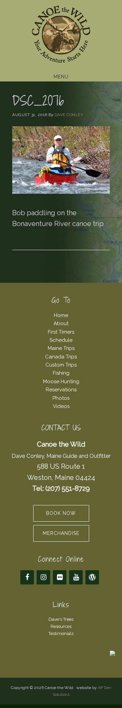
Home (61, 315)
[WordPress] (92, 577)
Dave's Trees (61, 619)
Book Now (61, 513)
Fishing (61, 373)
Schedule (61, 340)
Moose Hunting (61, 381)
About (61, 323)
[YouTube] (76, 577)
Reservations (61, 390)
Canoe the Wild (61, 35)
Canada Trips (61, 357)
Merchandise (61, 533)
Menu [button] (61, 76)
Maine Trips (61, 348)
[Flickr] (59, 577)
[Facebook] (27, 577)
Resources (61, 626)
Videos (61, 406)
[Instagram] (43, 577)
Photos (61, 398)
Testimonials (61, 633)
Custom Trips (61, 365)
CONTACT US (61, 428)
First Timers (61, 332)
